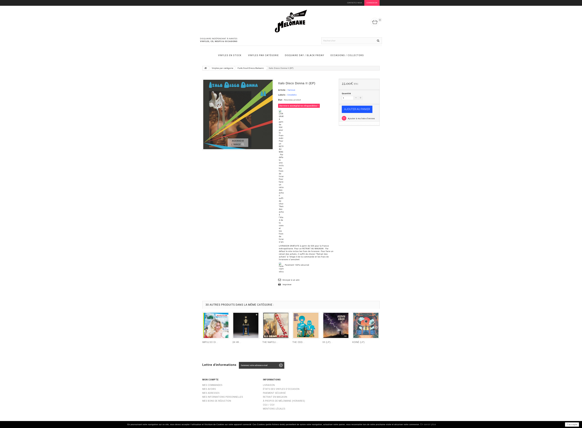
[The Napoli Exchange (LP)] (275, 325)
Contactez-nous (354, 3)
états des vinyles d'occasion (281, 389)
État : (281, 100)
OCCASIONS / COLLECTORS (347, 55)
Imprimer (287, 284)
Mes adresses (211, 393)
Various (291, 90)
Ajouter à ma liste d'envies (361, 118)
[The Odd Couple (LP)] (305, 325)
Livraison (269, 385)
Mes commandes (212, 385)
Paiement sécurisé (274, 393)
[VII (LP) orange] (335, 325)
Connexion (371, 3)
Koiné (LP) (358, 342)
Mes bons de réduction (216, 401)
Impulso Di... (210, 342)
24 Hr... (236, 342)
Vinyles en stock (229, 55)
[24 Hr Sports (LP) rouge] (245, 325)
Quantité (346, 93)
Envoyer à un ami (291, 280)
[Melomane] (291, 21)
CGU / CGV (269, 405)
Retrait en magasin (275, 397)
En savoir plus (428, 424)
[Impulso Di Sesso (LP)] (215, 325)
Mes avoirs (209, 389)
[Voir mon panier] (375, 22)
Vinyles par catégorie (263, 55)
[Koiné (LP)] (365, 325)
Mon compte (210, 379)
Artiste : (282, 90)
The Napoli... (270, 342)
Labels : (282, 95)
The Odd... (298, 342)
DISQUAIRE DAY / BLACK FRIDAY (304, 55)
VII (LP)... (327, 342)
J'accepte (572, 424)
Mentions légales (274, 409)
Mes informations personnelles (222, 397)
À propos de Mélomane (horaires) (284, 401)
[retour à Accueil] (205, 68)
